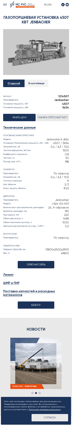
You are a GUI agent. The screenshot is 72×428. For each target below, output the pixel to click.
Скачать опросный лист (53, 117)
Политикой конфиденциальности (45, 409)
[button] (32, 393)
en (50, 4)
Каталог (36, 305)
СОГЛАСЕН (50, 417)
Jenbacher (61, 100)
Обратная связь (36, 264)
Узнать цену (19, 117)
